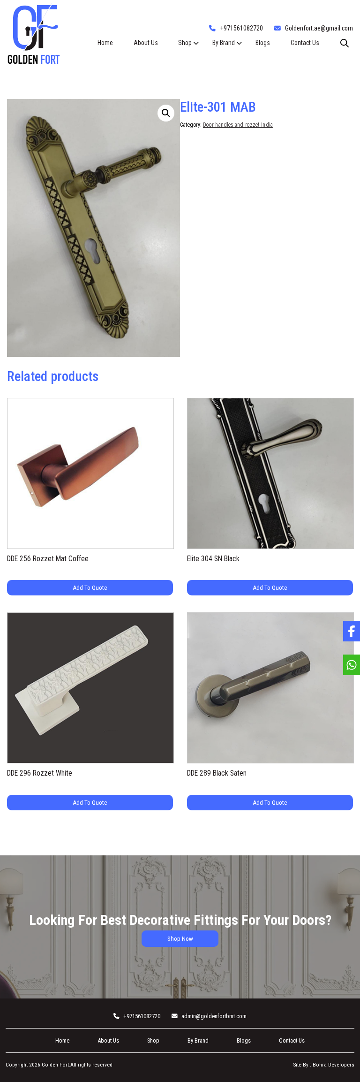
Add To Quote (90, 587)
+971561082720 (241, 28)
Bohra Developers (333, 1064)
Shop (185, 42)
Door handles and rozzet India (238, 125)
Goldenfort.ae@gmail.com (319, 28)
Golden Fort (54, 1064)
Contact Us (305, 42)
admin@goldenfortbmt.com (214, 1016)
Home (105, 42)
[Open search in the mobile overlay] (344, 42)
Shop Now (180, 938)
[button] (166, 113)
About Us (146, 42)
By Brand (223, 42)
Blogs (262, 42)
